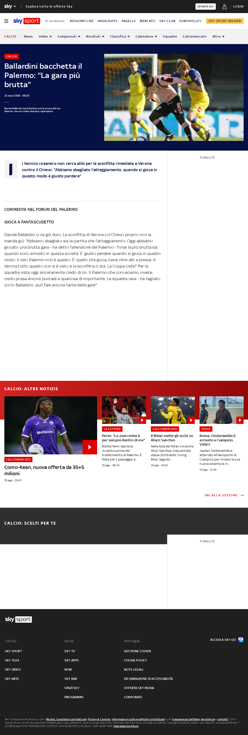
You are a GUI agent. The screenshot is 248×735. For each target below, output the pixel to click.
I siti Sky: (11, 641)
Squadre (170, 36)
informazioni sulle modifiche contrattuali (138, 719)
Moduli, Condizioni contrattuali (66, 719)
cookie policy (135, 660)
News (28, 36)
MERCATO (147, 21)
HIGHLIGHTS (108, 21)
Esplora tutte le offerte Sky (49, 6)
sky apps (71, 660)
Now (68, 669)
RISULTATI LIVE (82, 21)
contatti (222, 719)
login (238, 6)
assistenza (208, 719)
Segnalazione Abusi (126, 726)
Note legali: (132, 641)
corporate (133, 697)
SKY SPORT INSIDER (225, 21)
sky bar (70, 679)
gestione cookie (137, 651)
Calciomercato (195, 36)
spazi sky (71, 688)
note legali (133, 669)
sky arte (12, 679)
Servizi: (69, 641)
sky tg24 (12, 660)
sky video (13, 669)
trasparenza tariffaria (186, 719)
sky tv (69, 651)
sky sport (13, 651)
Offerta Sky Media (139, 688)
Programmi (73, 697)
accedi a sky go (223, 640)
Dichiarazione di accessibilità (148, 679)
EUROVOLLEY (190, 21)
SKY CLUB (167, 21)
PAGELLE (129, 21)
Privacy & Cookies (99, 719)
